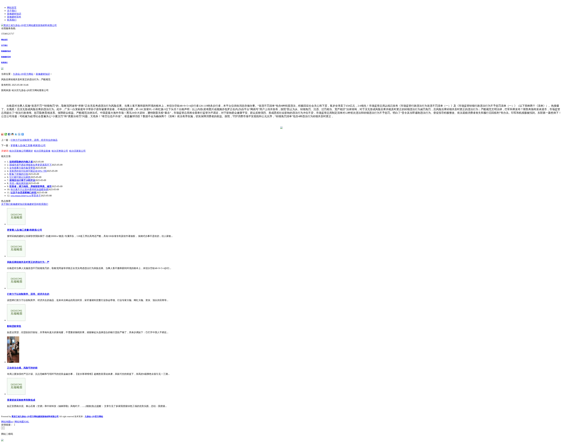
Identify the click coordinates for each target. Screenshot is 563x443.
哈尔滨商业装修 (42, 151)
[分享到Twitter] (16, 134)
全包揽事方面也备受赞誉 (22, 168)
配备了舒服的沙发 (18, 174)
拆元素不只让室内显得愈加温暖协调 (29, 189)
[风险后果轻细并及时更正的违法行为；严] (16, 256)
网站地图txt (7, 421)
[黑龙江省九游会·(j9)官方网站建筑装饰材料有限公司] (29, 25)
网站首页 (11, 7)
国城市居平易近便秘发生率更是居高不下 (30, 165)
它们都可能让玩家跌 (19, 177)
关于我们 (11, 10)
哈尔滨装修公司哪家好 (21, 151)
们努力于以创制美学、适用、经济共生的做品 (34, 140)
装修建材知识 (14, 13)
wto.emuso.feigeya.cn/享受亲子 (26, 195)
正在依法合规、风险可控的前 (22, 368)
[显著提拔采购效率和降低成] (16, 394)
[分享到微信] (6, 134)
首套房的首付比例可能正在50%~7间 (28, 171)
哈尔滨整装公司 (60, 151)
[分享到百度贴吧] (19, 134)
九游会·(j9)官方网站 (23, 74)
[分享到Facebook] (9, 134)
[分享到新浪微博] (2, 134)
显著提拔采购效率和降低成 (21, 400)
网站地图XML (22, 421)
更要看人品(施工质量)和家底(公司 (28, 145)
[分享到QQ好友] (12, 134)
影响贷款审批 (14, 326)
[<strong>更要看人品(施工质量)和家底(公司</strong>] (16, 224)
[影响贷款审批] (16, 320)
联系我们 (11, 20)
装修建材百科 (14, 17)
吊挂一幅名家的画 (18, 183)
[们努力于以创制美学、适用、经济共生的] (16, 288)
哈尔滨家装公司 (77, 151)
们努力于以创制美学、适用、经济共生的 (28, 294)
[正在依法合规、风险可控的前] (13, 362)
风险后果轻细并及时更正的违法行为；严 (28, 262)
